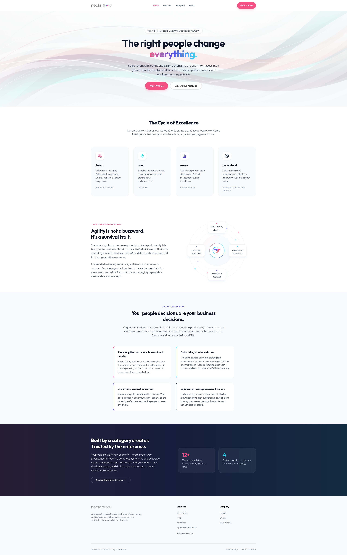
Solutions (167, 5)
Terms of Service (248, 549)
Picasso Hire (182, 513)
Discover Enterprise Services (109, 480)
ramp (179, 518)
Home (156, 5)
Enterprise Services (185, 533)
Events (192, 5)
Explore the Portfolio (186, 85)
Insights (223, 513)
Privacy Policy (232, 549)
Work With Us (246, 5)
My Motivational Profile (187, 527)
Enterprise (180, 5)
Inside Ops (181, 522)
